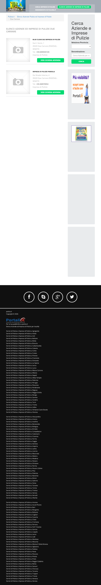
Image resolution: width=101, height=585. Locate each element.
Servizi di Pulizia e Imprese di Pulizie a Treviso (21, 490)
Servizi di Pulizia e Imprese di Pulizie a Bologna (22, 426)
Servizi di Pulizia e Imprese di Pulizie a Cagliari (22, 515)
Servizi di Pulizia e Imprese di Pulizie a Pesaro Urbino (24, 468)
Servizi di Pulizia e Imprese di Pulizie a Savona (21, 397)
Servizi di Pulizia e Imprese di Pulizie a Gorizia (21, 529)
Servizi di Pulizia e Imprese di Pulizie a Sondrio (22, 400)
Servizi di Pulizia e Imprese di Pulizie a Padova (21, 549)
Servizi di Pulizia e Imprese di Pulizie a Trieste (21, 576)
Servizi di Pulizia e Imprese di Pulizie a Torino (21, 488)
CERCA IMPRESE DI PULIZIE (45, 7)
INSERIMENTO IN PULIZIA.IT (45, 10)
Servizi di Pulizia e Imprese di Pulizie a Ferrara (22, 524)
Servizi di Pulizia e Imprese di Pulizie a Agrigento (22, 331)
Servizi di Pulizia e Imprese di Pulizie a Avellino (22, 422)
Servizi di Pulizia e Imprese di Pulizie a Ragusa (21, 390)
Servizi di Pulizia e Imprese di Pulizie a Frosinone (22, 358)
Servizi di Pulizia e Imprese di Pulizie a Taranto (22, 485)
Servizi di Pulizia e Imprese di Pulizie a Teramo (22, 571)
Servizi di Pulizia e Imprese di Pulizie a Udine (21, 407)
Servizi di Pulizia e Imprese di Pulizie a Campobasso (23, 431)
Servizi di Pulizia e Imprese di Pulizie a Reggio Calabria (24, 561)
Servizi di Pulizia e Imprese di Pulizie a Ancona (22, 502)
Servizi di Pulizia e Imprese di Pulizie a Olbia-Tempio (24, 378)
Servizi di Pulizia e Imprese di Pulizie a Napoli (21, 375)
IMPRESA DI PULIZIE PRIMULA (44, 72)
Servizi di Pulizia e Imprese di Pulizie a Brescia (22, 343)
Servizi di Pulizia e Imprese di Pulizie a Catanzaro (23, 434)
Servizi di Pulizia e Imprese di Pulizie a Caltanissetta (23, 346)
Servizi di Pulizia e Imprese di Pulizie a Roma (21, 564)
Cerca (81, 61)
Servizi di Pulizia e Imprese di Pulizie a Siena (21, 483)
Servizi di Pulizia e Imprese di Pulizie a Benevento (23, 424)
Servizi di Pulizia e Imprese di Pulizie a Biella (21, 341)
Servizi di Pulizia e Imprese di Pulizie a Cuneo (21, 353)
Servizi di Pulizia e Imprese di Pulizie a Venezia (22, 579)
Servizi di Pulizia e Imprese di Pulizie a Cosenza (22, 436)
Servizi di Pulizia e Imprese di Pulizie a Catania (22, 348)
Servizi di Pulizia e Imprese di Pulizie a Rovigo (21, 395)
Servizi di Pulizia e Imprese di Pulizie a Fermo (21, 439)
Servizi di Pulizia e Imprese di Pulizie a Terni (21, 402)
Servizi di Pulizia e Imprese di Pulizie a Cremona (22, 522)
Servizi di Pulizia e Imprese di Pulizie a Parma (21, 466)
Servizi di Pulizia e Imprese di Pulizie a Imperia (22, 446)
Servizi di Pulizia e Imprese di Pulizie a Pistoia (21, 556)
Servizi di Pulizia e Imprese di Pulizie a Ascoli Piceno (23, 505)
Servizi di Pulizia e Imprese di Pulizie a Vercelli (21, 495)
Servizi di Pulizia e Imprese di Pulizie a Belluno (22, 338)
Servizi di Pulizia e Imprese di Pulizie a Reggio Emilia (24, 392)
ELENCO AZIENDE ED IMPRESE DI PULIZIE (74, 7)
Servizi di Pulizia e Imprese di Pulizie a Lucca (21, 368)
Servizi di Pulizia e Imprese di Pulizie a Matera (21, 456)
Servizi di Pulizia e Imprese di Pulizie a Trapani (22, 574)
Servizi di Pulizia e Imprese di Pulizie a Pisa (20, 471)
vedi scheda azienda (50, 60)
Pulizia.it (11, 16)
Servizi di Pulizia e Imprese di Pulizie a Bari (20, 507)
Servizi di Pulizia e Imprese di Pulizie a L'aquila (22, 532)
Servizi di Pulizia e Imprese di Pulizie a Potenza (22, 473)
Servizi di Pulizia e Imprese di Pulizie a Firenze (21, 356)
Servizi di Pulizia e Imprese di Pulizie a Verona (21, 581)
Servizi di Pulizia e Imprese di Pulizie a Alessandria (23, 417)
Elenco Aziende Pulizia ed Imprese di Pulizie (34, 16)
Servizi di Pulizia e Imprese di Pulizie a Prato (21, 559)
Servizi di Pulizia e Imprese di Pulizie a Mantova (22, 539)
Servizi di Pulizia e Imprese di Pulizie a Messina (22, 542)
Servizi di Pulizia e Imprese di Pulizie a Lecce (21, 534)
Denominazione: (78, 51)
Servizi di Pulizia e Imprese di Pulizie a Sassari (21, 566)
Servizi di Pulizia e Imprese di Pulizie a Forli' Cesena (23, 527)
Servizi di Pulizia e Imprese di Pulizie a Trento (21, 405)
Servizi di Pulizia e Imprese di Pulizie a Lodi (20, 537)
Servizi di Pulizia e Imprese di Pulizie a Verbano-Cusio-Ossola (27, 410)
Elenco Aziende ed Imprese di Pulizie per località (22, 326)
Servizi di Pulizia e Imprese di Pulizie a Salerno (22, 481)
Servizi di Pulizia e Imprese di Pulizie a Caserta (22, 517)
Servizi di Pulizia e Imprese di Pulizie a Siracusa (22, 569)
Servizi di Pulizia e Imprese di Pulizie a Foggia (21, 441)
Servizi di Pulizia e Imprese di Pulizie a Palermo (22, 380)
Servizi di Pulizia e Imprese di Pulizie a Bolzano (22, 512)
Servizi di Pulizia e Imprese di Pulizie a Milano (21, 373)
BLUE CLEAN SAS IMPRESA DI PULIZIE (46, 39)
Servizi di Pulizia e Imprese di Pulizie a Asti (20, 336)
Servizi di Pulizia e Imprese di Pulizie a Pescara (22, 554)
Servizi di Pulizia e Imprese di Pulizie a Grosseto (22, 360)
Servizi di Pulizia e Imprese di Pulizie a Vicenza (22, 412)
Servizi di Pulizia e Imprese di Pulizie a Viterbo (21, 498)
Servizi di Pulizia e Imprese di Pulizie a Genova (22, 444)
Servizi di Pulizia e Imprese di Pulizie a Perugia (22, 383)
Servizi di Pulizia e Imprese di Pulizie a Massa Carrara (24, 370)
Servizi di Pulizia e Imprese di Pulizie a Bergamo (22, 510)
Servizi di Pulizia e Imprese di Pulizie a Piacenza (22, 385)
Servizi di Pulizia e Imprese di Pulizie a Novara (21, 461)
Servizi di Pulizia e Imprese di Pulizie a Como (21, 351)
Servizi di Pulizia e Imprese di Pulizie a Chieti (21, 520)
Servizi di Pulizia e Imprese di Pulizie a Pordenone (23, 388)
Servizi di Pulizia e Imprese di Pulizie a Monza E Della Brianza (27, 544)
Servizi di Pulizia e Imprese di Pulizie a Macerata (22, 454)
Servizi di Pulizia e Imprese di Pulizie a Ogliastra (22, 547)
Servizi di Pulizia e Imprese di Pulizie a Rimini (21, 478)
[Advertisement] (86, 190)
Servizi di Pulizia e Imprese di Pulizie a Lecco (21, 365)
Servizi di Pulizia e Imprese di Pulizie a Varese (21, 493)
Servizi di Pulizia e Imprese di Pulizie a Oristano (22, 463)
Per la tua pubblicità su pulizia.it (17, 324)
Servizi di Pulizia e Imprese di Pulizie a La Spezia (22, 363)
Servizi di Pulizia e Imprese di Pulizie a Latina (21, 449)
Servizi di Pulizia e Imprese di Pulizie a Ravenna (22, 476)
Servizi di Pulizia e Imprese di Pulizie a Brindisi (22, 429)
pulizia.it (9, 311)
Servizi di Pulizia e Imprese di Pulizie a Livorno (21, 451)
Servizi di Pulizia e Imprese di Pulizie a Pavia (21, 551)
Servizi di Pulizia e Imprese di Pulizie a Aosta (21, 333)
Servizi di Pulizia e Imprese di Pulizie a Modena (22, 458)
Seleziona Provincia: (80, 42)
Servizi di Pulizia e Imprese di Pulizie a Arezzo (21, 419)
